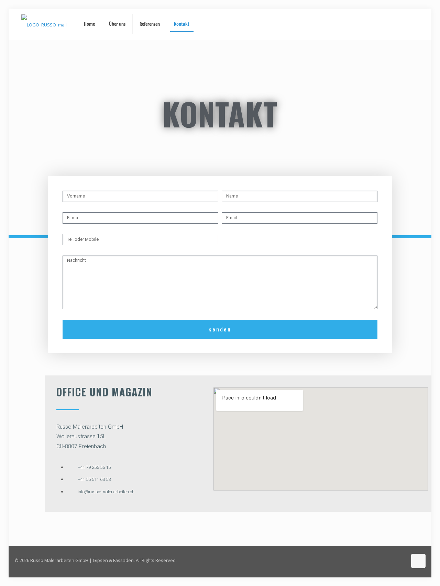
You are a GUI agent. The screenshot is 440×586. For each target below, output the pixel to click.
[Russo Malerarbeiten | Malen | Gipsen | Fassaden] (44, 24)
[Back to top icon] (418, 561)
